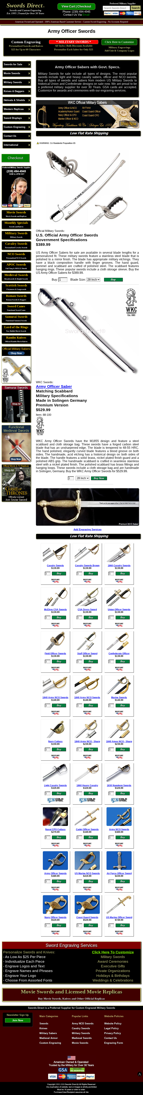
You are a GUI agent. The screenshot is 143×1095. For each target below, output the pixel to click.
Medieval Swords (16, 275)
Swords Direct (24, 5)
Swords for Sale (13, 64)
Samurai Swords (16, 316)
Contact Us (10, 136)
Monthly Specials (16, 223)
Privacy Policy (112, 1033)
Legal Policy (111, 1028)
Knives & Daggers (14, 91)
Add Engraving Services (87, 529)
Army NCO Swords (82, 1023)
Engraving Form (113, 1043)
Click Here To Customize (113, 952)
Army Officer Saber (54, 386)
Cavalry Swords (16, 243)
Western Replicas (14, 109)
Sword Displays (13, 118)
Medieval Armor (48, 1038)
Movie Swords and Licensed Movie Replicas (71, 992)
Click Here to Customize (119, 42)
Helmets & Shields (14, 100)
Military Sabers (48, 1033)
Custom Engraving (26, 42)
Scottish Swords (16, 285)
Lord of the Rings (16, 327)
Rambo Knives (16, 337)
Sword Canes (16, 306)
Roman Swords (16, 296)
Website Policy (112, 1023)
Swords (43, 1023)
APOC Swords (16, 264)
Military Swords (13, 82)
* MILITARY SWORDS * (73, 42)
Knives (43, 1028)
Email (85, 14)
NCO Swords (16, 254)
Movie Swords (12, 73)
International (11, 144)
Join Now (17, 1020)
